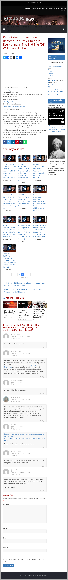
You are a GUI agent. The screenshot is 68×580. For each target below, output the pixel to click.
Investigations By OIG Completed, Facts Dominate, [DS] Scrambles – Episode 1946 (39, 313)
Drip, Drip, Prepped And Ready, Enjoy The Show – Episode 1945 (24, 313)
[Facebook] (5, 142)
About (9, 31)
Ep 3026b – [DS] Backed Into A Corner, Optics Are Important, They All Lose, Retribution (24, 284)
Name (5, 528)
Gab (49, 86)
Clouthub (50, 75)
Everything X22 (26, 27)
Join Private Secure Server (56, 66)
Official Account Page (54, 95)
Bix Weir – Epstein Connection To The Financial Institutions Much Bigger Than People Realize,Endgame (9, 170)
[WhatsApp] (25, 142)
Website (5, 548)
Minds (50, 88)
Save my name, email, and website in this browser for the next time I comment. (24, 560)
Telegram (50, 84)
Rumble (50, 70)
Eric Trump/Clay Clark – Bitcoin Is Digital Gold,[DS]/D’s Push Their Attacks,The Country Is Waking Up (9, 201)
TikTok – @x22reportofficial (55, 91)
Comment (6, 504)
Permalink (16, 339)
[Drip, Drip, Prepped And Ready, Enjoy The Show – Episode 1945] (25, 302)
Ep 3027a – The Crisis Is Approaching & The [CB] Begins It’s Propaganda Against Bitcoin (24, 290)
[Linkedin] (13, 142)
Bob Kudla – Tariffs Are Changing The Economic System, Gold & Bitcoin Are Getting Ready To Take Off (9, 260)
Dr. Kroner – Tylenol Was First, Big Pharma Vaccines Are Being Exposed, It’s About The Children (39, 170)
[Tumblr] (21, 142)
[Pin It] (17, 142)
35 (36, 275)
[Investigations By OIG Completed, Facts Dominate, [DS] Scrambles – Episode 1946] (39, 302)
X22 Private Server (13, 27)
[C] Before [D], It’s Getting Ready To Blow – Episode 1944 (10, 313)
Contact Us (49, 27)
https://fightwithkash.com (11, 102)
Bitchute (50, 73)
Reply (43, 347)
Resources (38, 27)
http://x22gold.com (9, 90)
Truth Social (51, 80)
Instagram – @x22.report (55, 90)
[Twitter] (9, 142)
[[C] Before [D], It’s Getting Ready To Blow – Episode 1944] (10, 302)
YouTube (50, 71)
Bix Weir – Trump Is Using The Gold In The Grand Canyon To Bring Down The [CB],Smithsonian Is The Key (24, 232)
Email (5, 538)
